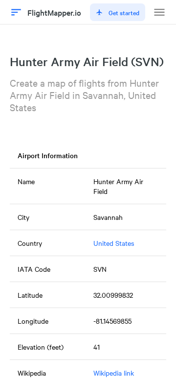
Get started (124, 12)
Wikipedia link (113, 373)
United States (113, 243)
